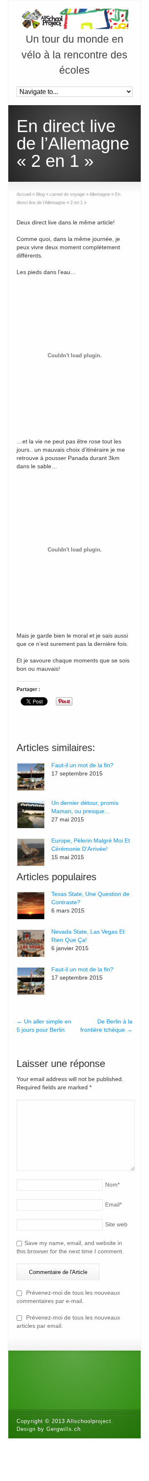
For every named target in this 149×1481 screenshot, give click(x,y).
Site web (116, 1224)
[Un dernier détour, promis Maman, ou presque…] (31, 814)
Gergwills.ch (63, 1429)
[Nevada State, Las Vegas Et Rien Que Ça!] (31, 943)
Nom (112, 1184)
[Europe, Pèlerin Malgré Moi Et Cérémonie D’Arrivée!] (31, 852)
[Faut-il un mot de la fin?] (31, 777)
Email (113, 1204)
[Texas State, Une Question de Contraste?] (31, 905)
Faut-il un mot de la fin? (82, 765)
